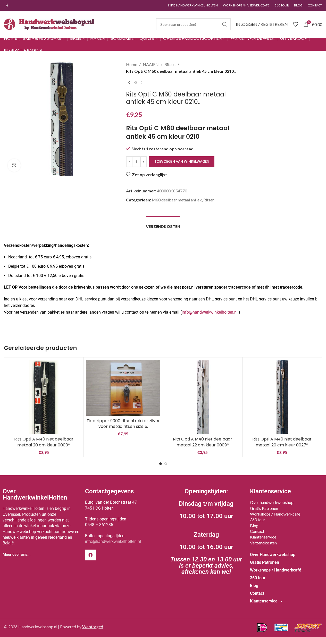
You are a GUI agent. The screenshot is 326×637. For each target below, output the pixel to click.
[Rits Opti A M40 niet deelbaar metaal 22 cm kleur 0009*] (203, 397)
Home (131, 64)
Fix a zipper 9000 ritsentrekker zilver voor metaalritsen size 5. (123, 423)
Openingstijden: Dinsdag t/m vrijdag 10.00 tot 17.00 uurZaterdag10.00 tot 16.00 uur (206, 531)
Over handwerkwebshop (272, 502)
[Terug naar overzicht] (135, 82)
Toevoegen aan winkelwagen (181, 161)
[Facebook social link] (7, 5)
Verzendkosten (263, 542)
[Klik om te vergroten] (14, 165)
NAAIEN (151, 64)
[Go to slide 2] (165, 463)
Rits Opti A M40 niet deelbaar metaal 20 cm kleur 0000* (43, 442)
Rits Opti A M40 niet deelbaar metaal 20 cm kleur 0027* (282, 442)
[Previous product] (129, 82)
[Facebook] (90, 555)
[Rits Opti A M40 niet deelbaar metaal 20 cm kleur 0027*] (282, 397)
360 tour (257, 519)
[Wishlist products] (295, 24)
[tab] (163, 224)
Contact (257, 531)
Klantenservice (263, 536)
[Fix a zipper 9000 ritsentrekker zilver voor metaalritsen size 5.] (123, 388)
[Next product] (141, 82)
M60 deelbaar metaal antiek (177, 199)
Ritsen (169, 64)
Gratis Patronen (264, 508)
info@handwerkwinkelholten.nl (210, 312)
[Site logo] (49, 23)
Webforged (92, 626)
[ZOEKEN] (225, 24)
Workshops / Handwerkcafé (275, 513)
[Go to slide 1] (160, 463)
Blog (254, 525)
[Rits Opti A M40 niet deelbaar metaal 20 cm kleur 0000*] (44, 397)
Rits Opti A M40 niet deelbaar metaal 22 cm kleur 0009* (202, 442)
